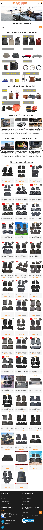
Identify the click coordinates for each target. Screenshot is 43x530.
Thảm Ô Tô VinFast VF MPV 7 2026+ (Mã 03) (24, 180)
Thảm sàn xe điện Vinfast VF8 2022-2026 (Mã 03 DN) (25, 256)
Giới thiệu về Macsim (21, 24)
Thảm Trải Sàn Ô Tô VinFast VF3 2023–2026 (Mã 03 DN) (12, 275)
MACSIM (21, 484)
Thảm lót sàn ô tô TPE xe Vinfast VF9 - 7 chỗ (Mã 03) (11, 409)
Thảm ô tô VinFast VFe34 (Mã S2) (35, 466)
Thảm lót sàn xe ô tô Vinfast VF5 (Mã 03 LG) (23, 352)
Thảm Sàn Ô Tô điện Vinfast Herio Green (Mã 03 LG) (25, 313)
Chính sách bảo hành (26, 501)
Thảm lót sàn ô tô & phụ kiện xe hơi (21, 32)
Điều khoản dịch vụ (25, 504)
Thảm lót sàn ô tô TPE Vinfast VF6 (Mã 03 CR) (24, 218)
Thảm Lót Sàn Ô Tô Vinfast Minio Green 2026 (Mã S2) (11, 180)
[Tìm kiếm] (39, 2)
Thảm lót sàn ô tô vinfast (21, 162)
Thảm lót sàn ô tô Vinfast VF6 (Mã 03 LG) (9, 371)
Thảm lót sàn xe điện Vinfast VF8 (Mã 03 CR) (23, 199)
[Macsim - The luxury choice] (20, 3)
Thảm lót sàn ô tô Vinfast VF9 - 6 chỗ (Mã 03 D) (10, 390)
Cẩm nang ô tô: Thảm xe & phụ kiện (21, 138)
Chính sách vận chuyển (26, 496)
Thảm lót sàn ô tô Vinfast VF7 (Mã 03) (22, 409)
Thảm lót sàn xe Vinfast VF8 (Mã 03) (22, 237)
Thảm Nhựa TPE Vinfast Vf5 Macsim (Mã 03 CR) (10, 237)
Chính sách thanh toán (26, 498)
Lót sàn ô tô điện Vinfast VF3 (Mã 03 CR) (9, 218)
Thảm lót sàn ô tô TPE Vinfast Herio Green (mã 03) (10, 313)
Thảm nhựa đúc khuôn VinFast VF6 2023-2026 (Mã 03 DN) (26, 275)
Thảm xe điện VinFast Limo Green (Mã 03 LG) (23, 294)
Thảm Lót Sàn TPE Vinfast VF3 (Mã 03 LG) (23, 371)
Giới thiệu (3, 498)
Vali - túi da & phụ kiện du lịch (21, 86)
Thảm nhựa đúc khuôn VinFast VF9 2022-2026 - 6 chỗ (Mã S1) (13, 447)
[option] (21, 13)
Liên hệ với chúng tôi (5, 501)
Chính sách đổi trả (25, 499)
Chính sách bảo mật (26, 503)
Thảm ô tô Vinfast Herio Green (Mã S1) (8, 333)
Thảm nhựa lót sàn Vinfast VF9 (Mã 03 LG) (23, 333)
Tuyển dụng (3, 499)
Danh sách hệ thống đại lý (6, 503)
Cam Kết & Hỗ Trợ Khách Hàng (21, 115)
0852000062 (13, 520)
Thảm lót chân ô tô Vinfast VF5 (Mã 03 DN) (9, 294)
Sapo (32, 528)
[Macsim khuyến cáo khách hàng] (21, 13)
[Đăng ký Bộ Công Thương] (28, 520)
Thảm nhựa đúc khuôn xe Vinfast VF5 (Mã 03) (10, 428)
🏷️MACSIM (7, 198)
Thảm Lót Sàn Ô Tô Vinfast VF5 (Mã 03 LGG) (9, 352)
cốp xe (7, 465)
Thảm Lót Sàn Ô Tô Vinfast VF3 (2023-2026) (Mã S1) (25, 447)
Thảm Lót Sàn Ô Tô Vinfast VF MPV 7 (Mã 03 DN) (10, 199)
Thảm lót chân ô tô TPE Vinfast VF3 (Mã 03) (23, 428)
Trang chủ (3, 496)
